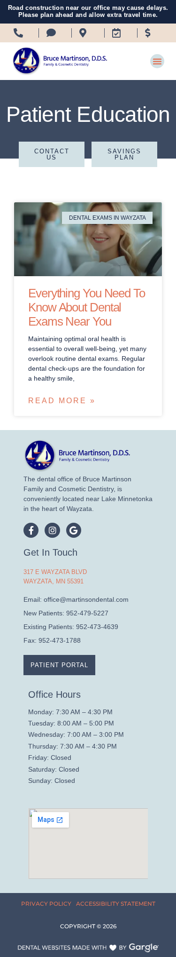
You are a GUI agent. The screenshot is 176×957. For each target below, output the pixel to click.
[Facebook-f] (30, 530)
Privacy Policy (46, 903)
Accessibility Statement (115, 903)
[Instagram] (52, 530)
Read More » (62, 401)
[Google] (73, 530)
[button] (157, 61)
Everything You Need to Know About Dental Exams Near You (86, 307)
